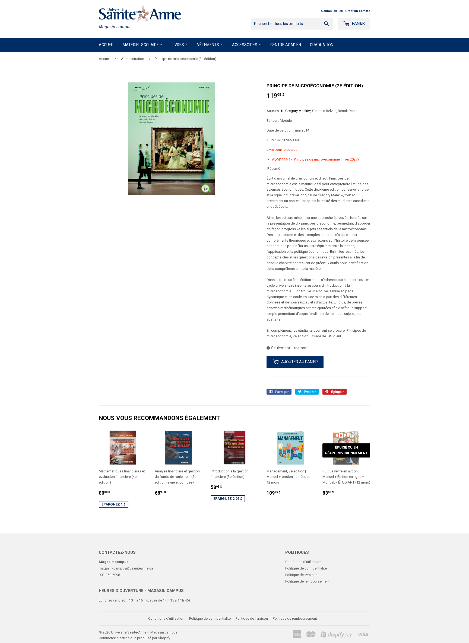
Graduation (321, 45)
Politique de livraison (301, 575)
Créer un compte (357, 11)
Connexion (329, 11)
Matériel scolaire (141, 45)
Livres (178, 45)
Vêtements (208, 45)
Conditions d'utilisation (303, 562)
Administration (132, 59)
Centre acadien (285, 45)
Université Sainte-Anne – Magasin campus (144, 632)
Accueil (106, 45)
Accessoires (245, 45)
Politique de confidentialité (306, 568)
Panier (358, 23)
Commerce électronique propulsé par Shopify (134, 638)
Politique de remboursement (307, 581)
